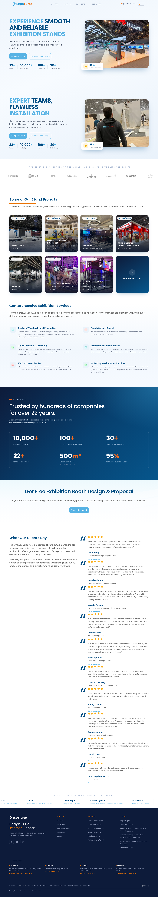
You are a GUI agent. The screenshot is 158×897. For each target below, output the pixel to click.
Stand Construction (95, 821)
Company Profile (18, 56)
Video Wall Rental (94, 832)
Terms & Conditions (34, 891)
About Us (60, 821)
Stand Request (79, 510)
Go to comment (94, 559)
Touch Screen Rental (96, 828)
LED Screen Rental (94, 824)
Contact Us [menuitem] (97, 4)
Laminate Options (126, 848)
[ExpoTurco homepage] (22, 4)
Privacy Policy (13, 891)
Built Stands (61, 824)
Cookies (23, 891)
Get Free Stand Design (40, 56)
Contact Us (61, 832)
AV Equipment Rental (96, 840)
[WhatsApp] (23, 842)
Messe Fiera (22, 886)
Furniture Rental (94, 836)
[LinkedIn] (17, 842)
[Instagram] (11, 842)
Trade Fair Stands (126, 824)
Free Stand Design (63, 828)
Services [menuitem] (68, 4)
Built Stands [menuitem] (82, 4)
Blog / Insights (125, 821)
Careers (60, 836)
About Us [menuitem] (55, 4)
